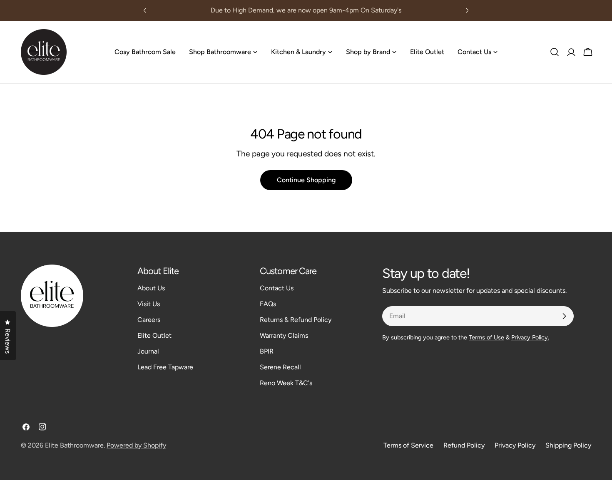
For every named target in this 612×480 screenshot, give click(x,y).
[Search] (554, 52)
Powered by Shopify (136, 445)
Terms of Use (486, 337)
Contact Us (277, 288)
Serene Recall (280, 367)
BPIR (267, 351)
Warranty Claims (284, 335)
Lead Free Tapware (165, 367)
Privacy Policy (515, 445)
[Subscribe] (564, 316)
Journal (148, 351)
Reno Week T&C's (286, 383)
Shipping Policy (568, 445)
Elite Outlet (154, 335)
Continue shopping (306, 180)
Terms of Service (408, 445)
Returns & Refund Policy (295, 320)
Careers (148, 320)
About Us (151, 288)
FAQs (268, 304)
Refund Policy (464, 445)
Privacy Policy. (530, 337)
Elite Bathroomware (74, 445)
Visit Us (148, 304)
